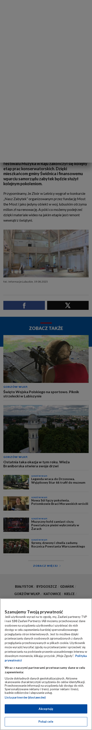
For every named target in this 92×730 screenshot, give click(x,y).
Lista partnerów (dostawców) (25, 697)
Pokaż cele (45, 721)
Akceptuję (46, 709)
